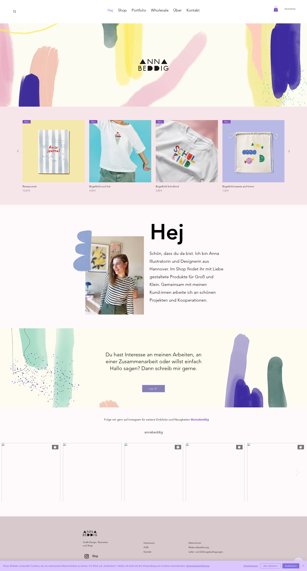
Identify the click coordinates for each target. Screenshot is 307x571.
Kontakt (147, 551)
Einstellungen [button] (251, 565)
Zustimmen (291, 565)
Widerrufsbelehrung (199, 547)
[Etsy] (95, 556)
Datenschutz (195, 542)
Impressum (149, 542)
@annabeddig (200, 419)
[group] (153, 156)
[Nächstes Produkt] (289, 151)
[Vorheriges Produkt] (18, 151)
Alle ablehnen (270, 565)
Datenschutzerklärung (197, 565)
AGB (146, 547)
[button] (276, 9)
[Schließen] (303, 565)
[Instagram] (87, 556)
